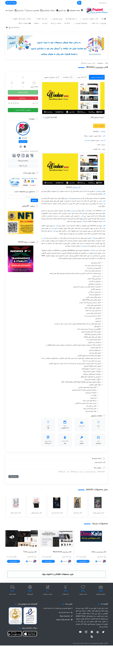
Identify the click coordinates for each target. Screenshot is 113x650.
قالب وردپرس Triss (30, 552)
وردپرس (74, 187)
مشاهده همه (13, 476)
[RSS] (92, 637)
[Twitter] (103, 632)
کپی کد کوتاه (23, 166)
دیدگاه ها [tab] (66, 77)
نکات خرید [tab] (80, 77)
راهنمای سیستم (33, 10)
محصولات (100, 63)
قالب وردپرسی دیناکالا (99, 552)
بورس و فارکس (57, 19)
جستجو (34, 200)
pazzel (24, 138)
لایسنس (102, 140)
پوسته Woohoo (74, 472)
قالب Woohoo (62, 472)
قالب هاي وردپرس (99, 462)
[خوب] (15, 103)
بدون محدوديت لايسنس (90, 472)
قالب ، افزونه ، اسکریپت (90, 19)
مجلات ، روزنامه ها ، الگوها (22, 19)
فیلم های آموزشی (81, 23)
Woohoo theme (101, 472)
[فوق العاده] (18, 103)
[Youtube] (80, 632)
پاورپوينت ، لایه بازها (99, 23)
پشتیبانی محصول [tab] (49, 77)
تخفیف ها (9, 10)
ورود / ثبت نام (11, 3)
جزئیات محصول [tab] (96, 77)
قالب (101, 132)
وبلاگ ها (67, 23)
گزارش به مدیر (99, 126)
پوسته (81, 472)
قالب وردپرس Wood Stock (62, 552)
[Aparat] (97, 632)
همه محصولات (74, 10)
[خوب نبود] (11, 103)
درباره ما (45, 23)
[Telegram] (25, 147)
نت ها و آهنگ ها (71, 19)
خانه (102, 19)
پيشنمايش (22, 98)
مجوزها (36, 23)
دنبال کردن (23, 141)
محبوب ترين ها (56, 23)
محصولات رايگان (23, 23)
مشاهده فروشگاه (23, 161)
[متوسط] (13, 103)
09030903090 (15, 28)
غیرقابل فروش (23, 92)
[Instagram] (21, 147)
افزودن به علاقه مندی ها (23, 110)
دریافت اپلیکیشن (48, 10)
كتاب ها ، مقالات (41, 19)
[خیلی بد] (9, 103)
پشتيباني (20, 10)
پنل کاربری (62, 10)
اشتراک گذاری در (49, 117)
